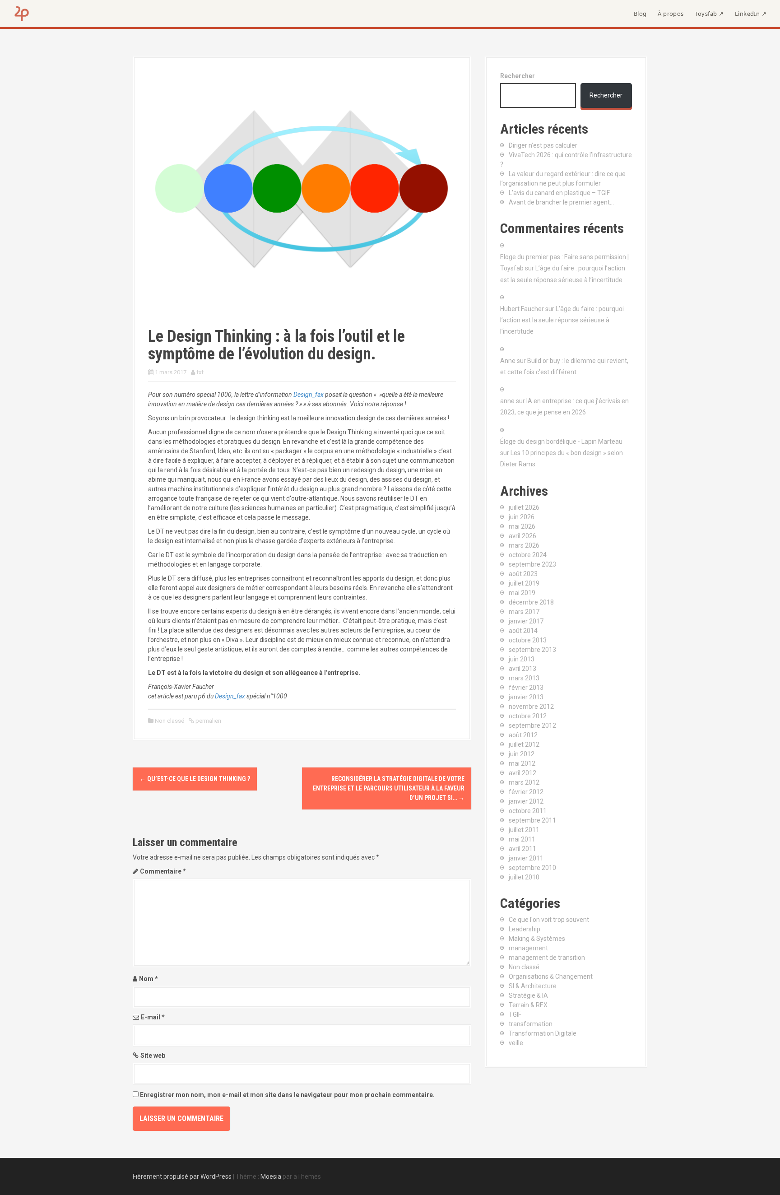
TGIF (515, 1014)
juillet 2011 (524, 829)
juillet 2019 (524, 583)
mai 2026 (522, 526)
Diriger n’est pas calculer (543, 145)
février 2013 (526, 687)
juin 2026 (521, 517)
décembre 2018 (531, 602)
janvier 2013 (526, 697)
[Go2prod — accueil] (22, 13)
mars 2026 (524, 545)
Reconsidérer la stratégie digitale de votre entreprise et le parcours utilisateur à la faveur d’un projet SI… (388, 788)
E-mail (153, 1017)
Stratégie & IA (528, 995)
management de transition (547, 957)
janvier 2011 (526, 858)
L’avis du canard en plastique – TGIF (559, 192)
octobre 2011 (528, 810)
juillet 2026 (524, 507)
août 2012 (523, 735)
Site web (152, 1055)
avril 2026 (522, 535)
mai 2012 (522, 763)
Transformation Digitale (542, 1033)
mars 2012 (524, 782)
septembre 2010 (532, 867)
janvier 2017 (526, 621)
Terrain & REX (528, 1005)
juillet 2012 (524, 744)
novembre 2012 (531, 706)
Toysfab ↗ (709, 13)
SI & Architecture (533, 986)
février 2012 (526, 791)
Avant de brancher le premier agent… (561, 202)
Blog (640, 13)
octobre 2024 (528, 554)
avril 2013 (522, 668)
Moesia (270, 1176)
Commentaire (163, 871)
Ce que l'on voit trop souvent (549, 919)
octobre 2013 (528, 640)
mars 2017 (524, 611)
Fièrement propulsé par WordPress (182, 1176)
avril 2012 (522, 773)
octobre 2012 (528, 716)
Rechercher (517, 75)
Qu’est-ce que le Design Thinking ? (194, 778)
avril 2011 (522, 848)
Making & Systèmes (537, 938)
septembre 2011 (532, 820)
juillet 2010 (524, 877)
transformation (530, 1024)
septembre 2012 (532, 725)
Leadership (524, 929)
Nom (148, 978)
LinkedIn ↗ (750, 13)
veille (516, 1042)
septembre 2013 (532, 649)
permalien (207, 720)
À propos (670, 13)
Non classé (169, 720)
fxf (200, 372)
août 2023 (523, 573)
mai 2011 (522, 839)
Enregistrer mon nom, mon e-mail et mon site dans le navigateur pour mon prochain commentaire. (287, 1094)
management (528, 948)
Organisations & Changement (551, 976)
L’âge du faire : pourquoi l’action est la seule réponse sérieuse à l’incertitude (562, 320)
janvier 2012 (526, 801)
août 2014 (523, 630)
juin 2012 (521, 754)
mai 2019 (522, 592)
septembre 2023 (532, 564)
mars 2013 (524, 678)
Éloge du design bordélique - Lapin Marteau (561, 441)
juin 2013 (521, 659)
